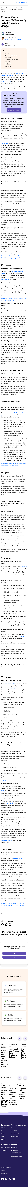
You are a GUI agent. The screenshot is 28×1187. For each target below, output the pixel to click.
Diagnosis (7, 61)
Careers (3, 1150)
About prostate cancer (11, 55)
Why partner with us (16, 1128)
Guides (3, 1133)
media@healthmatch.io (16, 1156)
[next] (25, 1038)
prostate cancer (6, 81)
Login (2, 1136)
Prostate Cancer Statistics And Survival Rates (13, 183)
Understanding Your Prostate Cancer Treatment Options (12, 744)
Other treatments (6, 840)
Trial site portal (14, 1133)
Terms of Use (4, 1173)
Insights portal (14, 1136)
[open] (3, 2)
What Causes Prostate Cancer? (11, 401)
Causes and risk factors (11, 59)
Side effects (8, 66)
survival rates (5, 279)
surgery (3, 780)
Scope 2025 (14, 1131)
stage (10, 688)
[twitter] (6, 925)
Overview (7, 54)
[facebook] (2, 925)
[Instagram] (2, 1179)
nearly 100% (9, 803)
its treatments (17, 858)
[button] (14, 110)
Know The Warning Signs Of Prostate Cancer (12, 666)
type (14, 688)
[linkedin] (10, 925)
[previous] (19, 1038)
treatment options (10, 684)
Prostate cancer (10, 7)
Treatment (7, 64)
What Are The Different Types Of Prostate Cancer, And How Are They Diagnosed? (12, 503)
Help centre (13, 1147)
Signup (3, 1139)
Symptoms (8, 63)
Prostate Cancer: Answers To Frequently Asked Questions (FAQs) (13, 9)
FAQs (2, 1131)
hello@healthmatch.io (16, 1152)
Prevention (8, 57)
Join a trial (3, 1128)
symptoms (23, 567)
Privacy (3, 1170)
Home (3, 7)
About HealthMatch (6, 1147)
